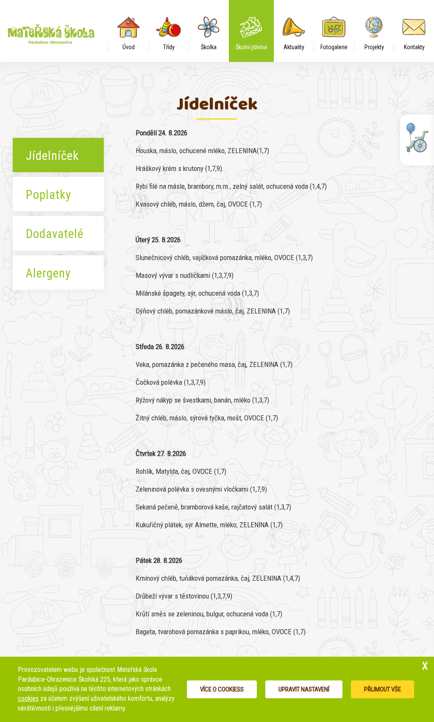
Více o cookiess (222, 689)
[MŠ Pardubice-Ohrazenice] (54, 27)
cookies (28, 698)
